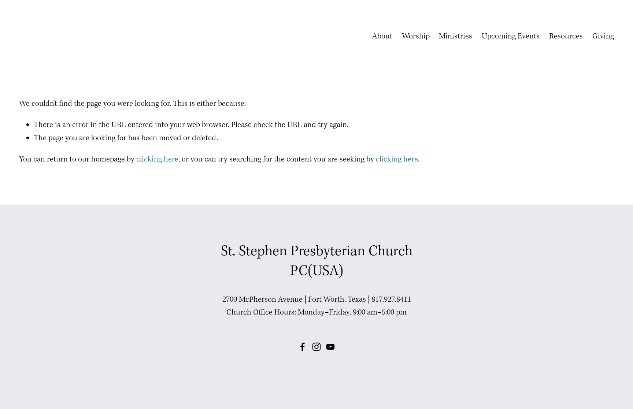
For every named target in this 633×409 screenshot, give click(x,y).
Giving (603, 36)
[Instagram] (316, 346)
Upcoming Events (511, 36)
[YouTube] (330, 346)
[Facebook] (302, 346)
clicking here (157, 159)
